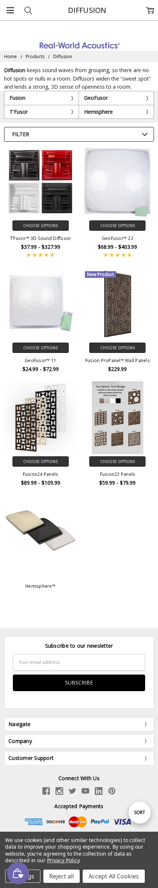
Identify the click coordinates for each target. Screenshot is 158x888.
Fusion (17, 97)
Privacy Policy (63, 860)
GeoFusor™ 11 (40, 360)
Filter (20, 134)
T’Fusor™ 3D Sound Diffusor (40, 238)
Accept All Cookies (114, 876)
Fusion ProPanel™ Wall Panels (117, 360)
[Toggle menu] (10, 10)
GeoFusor (96, 97)
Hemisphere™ (40, 586)
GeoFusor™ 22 (117, 238)
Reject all (61, 876)
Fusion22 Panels (118, 474)
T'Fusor (19, 111)
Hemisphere (98, 111)
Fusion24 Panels (40, 474)
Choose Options (40, 225)
